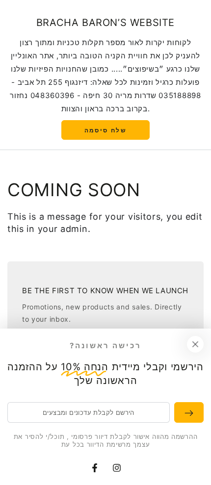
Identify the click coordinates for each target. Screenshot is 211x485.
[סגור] (195, 344)
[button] (105, 130)
